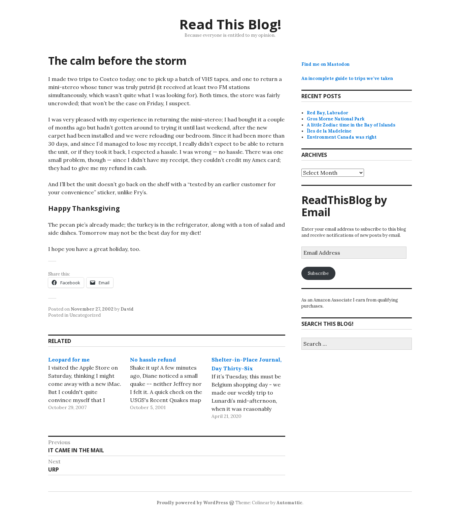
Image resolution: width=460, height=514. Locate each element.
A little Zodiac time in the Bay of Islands (351, 125)
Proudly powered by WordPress (192, 503)
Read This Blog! (230, 24)
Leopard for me (69, 359)
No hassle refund (153, 359)
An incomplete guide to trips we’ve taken (347, 78)
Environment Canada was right (341, 137)
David (127, 309)
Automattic (289, 503)
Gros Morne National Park (335, 119)
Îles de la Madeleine (329, 131)
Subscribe (318, 273)
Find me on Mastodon (325, 64)
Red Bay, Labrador (327, 113)
